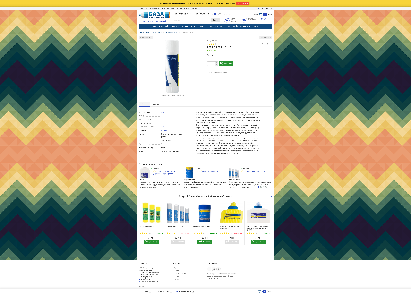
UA (265, 18)
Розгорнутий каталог (152, 8)
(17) (230, 233)
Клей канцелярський (171, 32)
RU (261, 18)
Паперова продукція (160, 26)
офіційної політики (213, 278)
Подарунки (244, 26)
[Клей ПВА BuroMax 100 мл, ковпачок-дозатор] (231, 212)
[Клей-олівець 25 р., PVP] (178, 212)
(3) (257, 233)
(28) (150, 233)
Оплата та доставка (168, 8)
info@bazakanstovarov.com (225, 14)
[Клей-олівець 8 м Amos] (151, 212)
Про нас (141, 8)
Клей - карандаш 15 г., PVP (256, 171)
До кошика (228, 63)
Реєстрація (269, 8)
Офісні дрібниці (157, 32)
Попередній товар (146, 37)
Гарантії (179, 8)
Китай (163, 127)
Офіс (193, 26)
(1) (176, 233)
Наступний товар (265, 37)
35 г (162, 116)
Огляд (144, 104)
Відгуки (186, 8)
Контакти (195, 8)
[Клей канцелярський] (258, 212)
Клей (162, 112)
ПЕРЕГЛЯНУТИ (243, 3)
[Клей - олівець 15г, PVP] (205, 212)
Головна (141, 32)
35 (161, 119)
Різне (255, 26)
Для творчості (231, 26)
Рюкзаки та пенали (215, 26)
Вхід (261, 8)
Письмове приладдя (180, 26)
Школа (201, 26)
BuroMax (164, 130)
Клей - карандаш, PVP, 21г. (211, 171)
